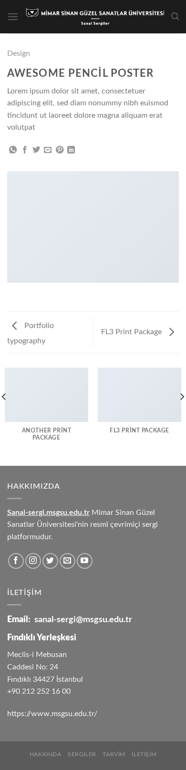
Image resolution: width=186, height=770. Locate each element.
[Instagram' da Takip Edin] (33, 561)
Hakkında (46, 754)
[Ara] (175, 16)
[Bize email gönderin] (67, 561)
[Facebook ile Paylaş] (25, 150)
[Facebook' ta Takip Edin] (16, 561)
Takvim (114, 754)
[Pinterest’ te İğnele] (59, 150)
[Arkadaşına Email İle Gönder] (48, 150)
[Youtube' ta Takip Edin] (85, 561)
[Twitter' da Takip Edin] (50, 561)
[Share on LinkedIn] (71, 150)
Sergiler (82, 754)
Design (18, 53)
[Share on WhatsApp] (13, 150)
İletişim (144, 754)
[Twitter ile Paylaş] (36, 150)
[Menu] (13, 16)
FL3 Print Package (132, 332)
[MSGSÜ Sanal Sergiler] (95, 16)
